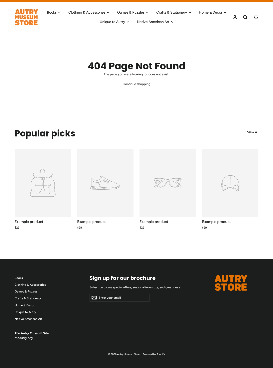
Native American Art (153, 22)
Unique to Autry (113, 22)
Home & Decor (211, 12)
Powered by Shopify (154, 354)
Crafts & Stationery (172, 12)
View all (252, 132)
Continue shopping (136, 84)
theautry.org (24, 338)
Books (52, 12)
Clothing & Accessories (87, 12)
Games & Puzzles (131, 12)
